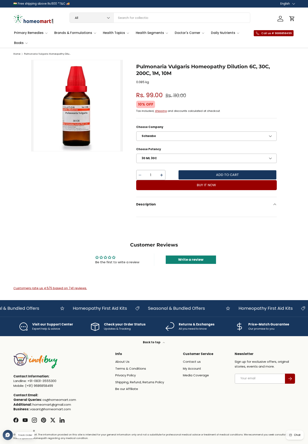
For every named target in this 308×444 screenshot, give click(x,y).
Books (19, 43)
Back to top (152, 342)
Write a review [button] (190, 259)
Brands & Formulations (73, 33)
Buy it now (206, 185)
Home (16, 54)
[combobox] (160, 18)
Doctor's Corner (187, 33)
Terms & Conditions (130, 368)
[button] (292, 18)
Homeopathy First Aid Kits (95, 308)
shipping (161, 111)
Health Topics (114, 33)
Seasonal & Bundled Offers (171, 308)
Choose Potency (148, 149)
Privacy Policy (125, 375)
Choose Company (149, 127)
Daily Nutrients (223, 33)
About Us (122, 361)
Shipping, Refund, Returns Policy (139, 382)
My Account (192, 368)
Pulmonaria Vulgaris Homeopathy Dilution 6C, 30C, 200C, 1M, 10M (47, 54)
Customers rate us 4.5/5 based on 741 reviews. (50, 288)
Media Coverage (196, 375)
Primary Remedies (29, 33)
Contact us (192, 361)
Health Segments (150, 33)
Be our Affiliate (126, 389)
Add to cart (227, 174)
